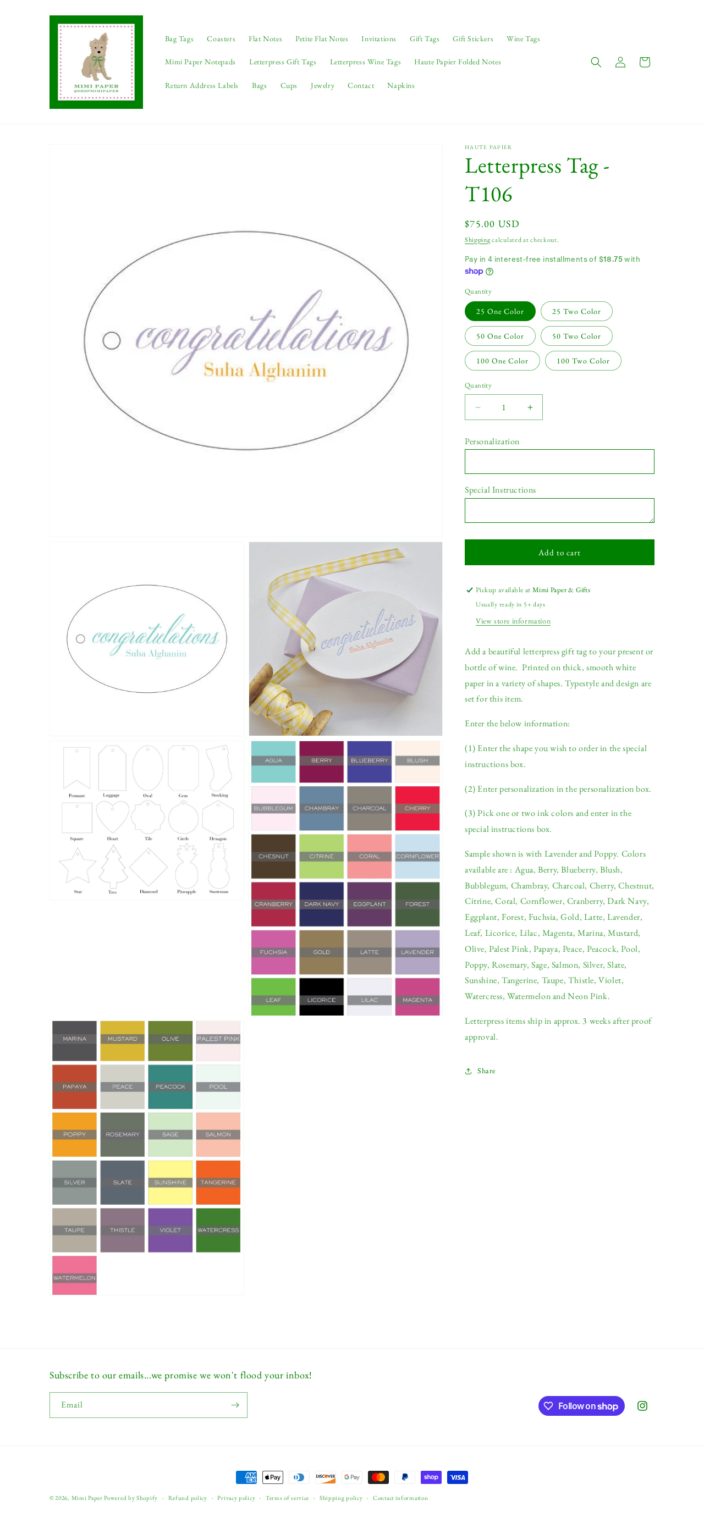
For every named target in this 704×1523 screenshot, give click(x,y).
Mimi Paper (87, 1498)
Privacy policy (236, 1498)
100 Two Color (583, 361)
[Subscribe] (235, 1405)
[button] (596, 62)
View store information (513, 621)
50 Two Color (576, 336)
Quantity (478, 385)
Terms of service (287, 1498)
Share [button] (486, 1070)
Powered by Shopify (131, 1498)
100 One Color (502, 361)
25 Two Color (576, 312)
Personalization (492, 441)
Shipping (478, 239)
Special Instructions (500, 490)
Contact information (400, 1498)
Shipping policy (341, 1498)
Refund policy (187, 1498)
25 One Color (500, 312)
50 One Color (500, 336)
